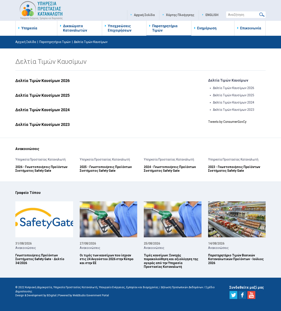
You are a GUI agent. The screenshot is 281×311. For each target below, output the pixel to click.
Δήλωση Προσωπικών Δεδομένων (182, 287)
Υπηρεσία (29, 28)
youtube (251, 295)
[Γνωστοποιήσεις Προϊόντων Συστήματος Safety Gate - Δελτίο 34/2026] (44, 219)
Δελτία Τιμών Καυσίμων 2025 (42, 95)
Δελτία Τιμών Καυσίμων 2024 (42, 109)
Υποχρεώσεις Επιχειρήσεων (119, 28)
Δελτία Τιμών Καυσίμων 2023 (42, 124)
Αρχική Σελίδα (144, 15)
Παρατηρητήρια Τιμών (164, 28)
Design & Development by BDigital (35, 295)
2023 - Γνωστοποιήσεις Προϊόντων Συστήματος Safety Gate (234, 169)
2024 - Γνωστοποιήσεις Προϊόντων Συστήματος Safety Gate (170, 169)
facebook (242, 295)
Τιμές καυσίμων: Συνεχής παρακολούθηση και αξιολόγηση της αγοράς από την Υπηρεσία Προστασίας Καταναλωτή (171, 261)
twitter (233, 295)
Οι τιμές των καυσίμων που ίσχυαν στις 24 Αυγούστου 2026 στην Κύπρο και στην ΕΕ (106, 259)
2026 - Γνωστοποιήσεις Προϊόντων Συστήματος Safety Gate (41, 169)
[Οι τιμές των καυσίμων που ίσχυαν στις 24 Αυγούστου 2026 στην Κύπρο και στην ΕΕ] (108, 219)
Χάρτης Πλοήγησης (180, 15)
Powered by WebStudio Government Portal (83, 295)
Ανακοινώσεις (25, 248)
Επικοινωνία (250, 28)
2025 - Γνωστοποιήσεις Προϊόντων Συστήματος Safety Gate (106, 169)
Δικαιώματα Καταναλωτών (75, 28)
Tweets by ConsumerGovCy (227, 121)
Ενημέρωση (206, 28)
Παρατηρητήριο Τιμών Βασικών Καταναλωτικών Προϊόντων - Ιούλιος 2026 (236, 259)
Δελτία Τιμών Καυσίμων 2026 (42, 80)
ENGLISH (211, 15)
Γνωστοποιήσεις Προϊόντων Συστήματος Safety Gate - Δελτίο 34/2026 (39, 259)
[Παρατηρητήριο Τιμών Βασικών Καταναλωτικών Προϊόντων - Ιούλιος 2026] (237, 219)
